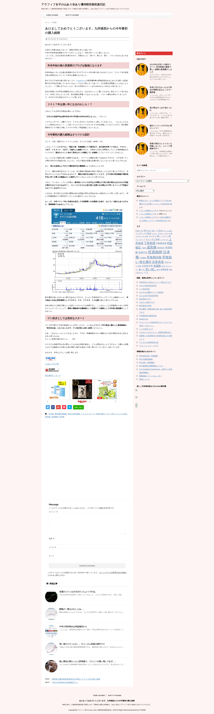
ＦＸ (146, 272)
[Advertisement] (66, 440)
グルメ (161, 233)
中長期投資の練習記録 (148, 316)
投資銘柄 (54, 417)
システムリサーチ (88, 414)
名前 (51, 538)
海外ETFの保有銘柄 (72, 15)
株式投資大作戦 (145, 306)
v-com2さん (81, 80)
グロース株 (168, 233)
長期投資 (164, 269)
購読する (142, 53)
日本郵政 (143, 258)
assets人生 (143, 319)
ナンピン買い (155, 236)
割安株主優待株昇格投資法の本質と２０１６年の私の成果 (76, 679)
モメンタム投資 (153, 239)
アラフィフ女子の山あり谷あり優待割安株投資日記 (73, 4)
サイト (51, 556)
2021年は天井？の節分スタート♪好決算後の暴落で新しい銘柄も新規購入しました (161, 68)
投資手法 (142, 252)
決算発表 (158, 262)
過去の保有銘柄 (74, 414)
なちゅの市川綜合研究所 (148, 296)
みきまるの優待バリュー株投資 (151, 292)
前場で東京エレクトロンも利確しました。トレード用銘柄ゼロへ (161, 146)
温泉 (139, 266)
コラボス (138, 236)
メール (52, 547)
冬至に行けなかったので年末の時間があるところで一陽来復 (161, 89)
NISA (149, 231)
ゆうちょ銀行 (167, 231)
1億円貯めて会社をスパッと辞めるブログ (155, 282)
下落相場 (149, 243)
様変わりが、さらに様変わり (150, 200)
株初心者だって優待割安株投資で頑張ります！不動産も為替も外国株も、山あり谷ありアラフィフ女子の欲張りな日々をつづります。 (107, 704)
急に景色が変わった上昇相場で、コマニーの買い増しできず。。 (88, 661)
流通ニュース (144, 379)
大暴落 (144, 248)
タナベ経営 (145, 236)
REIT (153, 231)
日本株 (51, 414)
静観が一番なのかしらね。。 (72, 609)
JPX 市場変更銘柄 (146, 359)
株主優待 (145, 262)
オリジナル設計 (121, 414)
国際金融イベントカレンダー (150, 376)
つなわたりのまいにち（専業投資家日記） (155, 332)
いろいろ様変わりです (148, 210)
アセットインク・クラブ (148, 346)
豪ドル (142, 269)
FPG (112, 414)
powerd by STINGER (138, 710)
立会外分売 (147, 265)
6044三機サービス (103, 414)
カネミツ (154, 233)
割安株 (47, 417)
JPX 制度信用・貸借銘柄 (148, 356)
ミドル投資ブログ (146, 329)
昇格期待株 (154, 257)
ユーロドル (164, 240)
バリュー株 (166, 236)
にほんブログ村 (52, 364)
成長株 (152, 247)
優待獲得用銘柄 (61, 414)
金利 (158, 270)
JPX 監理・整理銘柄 (146, 362)
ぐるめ (159, 230)
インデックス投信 (143, 233)
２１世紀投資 (144, 289)
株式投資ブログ (145, 299)
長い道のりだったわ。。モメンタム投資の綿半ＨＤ (82, 644)
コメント (53, 512)
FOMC (137, 231)
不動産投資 (161, 243)
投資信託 (161, 248)
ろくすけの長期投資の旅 (148, 342)
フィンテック (140, 240)
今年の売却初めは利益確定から (73, 626)
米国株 (157, 265)
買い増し (150, 269)
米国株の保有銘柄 (52, 15)
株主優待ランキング (53, 375)
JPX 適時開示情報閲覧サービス (151, 366)
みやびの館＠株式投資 (148, 286)
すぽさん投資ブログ (147, 302)
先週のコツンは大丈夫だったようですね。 (78, 591)
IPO (145, 230)
